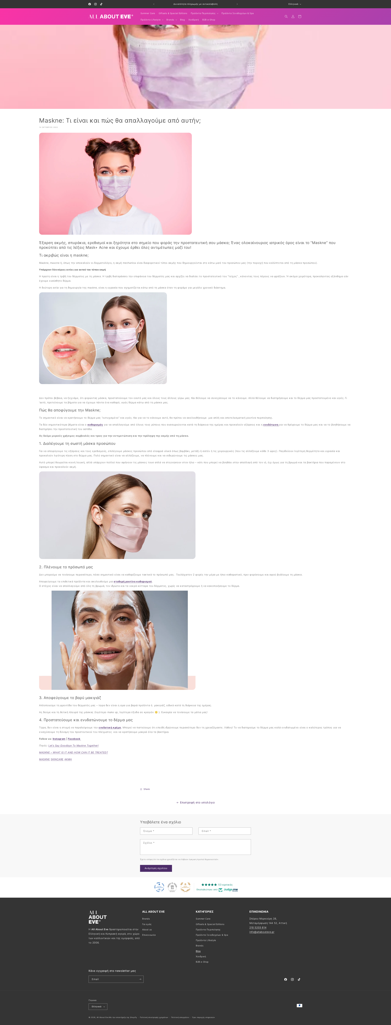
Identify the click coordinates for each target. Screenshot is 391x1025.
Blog (198, 951)
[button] (204, 13)
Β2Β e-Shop (202, 961)
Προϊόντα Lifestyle (206, 940)
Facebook (74, 738)
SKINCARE (57, 759)
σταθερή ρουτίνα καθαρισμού (133, 581)
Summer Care (203, 918)
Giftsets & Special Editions (210, 924)
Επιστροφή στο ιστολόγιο (197, 802)
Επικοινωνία (149, 935)
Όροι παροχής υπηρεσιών (203, 1017)
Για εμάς (147, 924)
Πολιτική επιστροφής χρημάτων (154, 1017)
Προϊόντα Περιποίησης (208, 929)
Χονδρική (201, 956)
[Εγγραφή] (140, 979)
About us (147, 929)
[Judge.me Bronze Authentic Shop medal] (185, 887)
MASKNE (44, 759)
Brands (146, 918)
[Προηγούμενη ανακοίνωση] (153, 4)
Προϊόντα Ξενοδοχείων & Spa (212, 935)
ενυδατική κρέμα (110, 727)
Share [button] (147, 789)
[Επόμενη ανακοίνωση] (237, 4)
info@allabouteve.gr (261, 931)
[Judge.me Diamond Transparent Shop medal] (159, 887)
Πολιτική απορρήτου (180, 1017)
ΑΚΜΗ (68, 759)
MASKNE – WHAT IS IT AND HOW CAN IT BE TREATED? (73, 752)
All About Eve (103, 1017)
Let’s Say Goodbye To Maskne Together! (73, 745)
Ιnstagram (59, 738)
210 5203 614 (257, 927)
